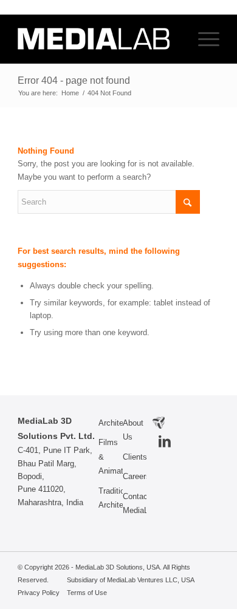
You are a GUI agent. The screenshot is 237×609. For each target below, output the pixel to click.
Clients (135, 456)
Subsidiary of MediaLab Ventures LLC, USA (130, 579)
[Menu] (202, 39)
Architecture (110, 422)
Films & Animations (110, 456)
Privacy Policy (39, 592)
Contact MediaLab (135, 503)
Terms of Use (87, 592)
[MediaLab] (98, 39)
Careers (135, 476)
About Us (133, 429)
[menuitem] (202, 39)
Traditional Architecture (110, 497)
